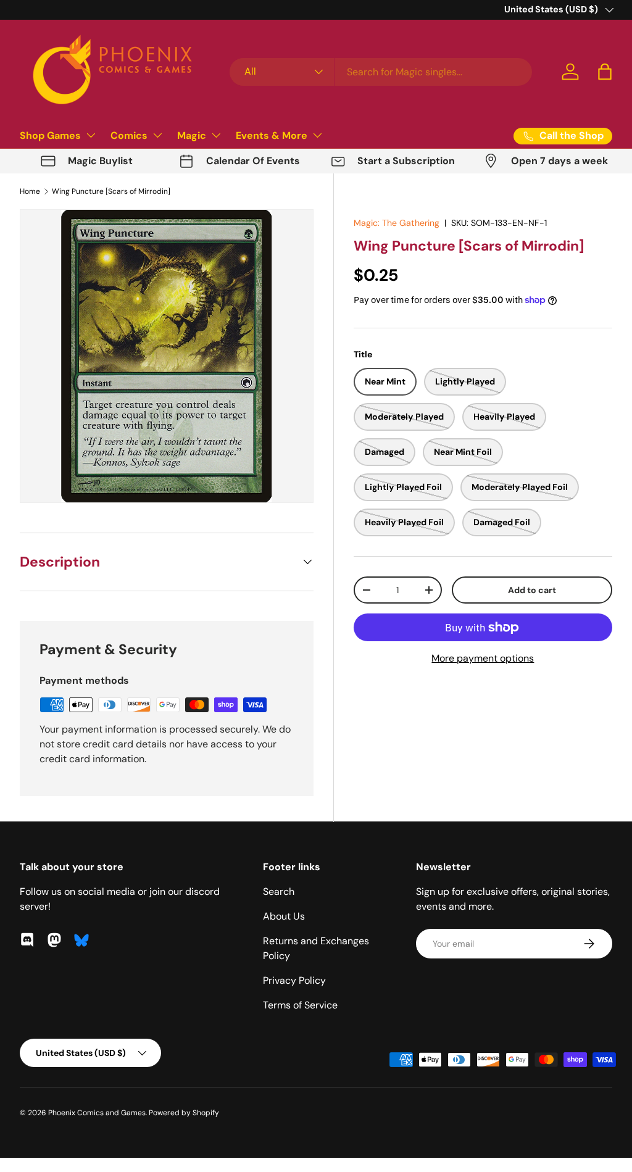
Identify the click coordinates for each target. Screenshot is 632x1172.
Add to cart (532, 590)
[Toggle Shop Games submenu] (90, 135)
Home (30, 191)
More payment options (482, 658)
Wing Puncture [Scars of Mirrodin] (111, 191)
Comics (129, 135)
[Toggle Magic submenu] (216, 135)
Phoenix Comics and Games (97, 1113)
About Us (284, 916)
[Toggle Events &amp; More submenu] (317, 135)
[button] (604, 71)
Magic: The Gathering (396, 222)
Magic (191, 135)
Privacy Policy (294, 980)
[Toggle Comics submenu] (157, 135)
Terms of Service (300, 1005)
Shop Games (50, 135)
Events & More (271, 135)
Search (278, 891)
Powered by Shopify (184, 1113)
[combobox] (381, 72)
